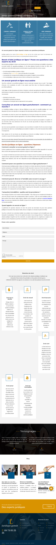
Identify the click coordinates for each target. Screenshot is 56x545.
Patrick (14, 449)
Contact (48, 4)
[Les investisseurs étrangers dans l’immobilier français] (46, 470)
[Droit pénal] (9, 378)
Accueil (18, 4)
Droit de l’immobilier (28, 386)
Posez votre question (49, 506)
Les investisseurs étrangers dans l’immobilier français (44, 483)
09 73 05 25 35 (36, 10)
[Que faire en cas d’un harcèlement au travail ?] (10, 470)
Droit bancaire (46, 297)
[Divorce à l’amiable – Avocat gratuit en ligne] (28, 470)
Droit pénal (9, 386)
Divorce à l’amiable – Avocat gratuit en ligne (27, 482)
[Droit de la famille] (9, 289)
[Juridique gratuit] (7, 4)
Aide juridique (46, 31)
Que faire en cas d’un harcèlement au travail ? (9, 482)
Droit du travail (28, 297)
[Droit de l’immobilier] (27, 378)
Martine (42, 449)
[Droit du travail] (27, 289)
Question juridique (38, 4)
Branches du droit (30, 4)
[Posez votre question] (51, 488)
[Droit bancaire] (45, 289)
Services (23, 4)
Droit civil (46, 343)
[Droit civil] (45, 335)
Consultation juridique (28, 32)
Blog (45, 4)
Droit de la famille (9, 298)
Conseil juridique (10, 31)
